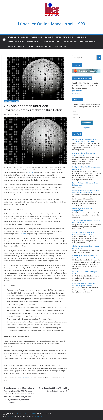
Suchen (99, 57)
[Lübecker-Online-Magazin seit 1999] (4, 39)
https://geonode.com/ (26, 378)
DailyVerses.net (76, 93)
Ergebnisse (86, 128)
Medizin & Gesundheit (16, 47)
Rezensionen (81, 37)
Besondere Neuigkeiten (11, 101)
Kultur (30, 47)
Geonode (30, 172)
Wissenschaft (36, 37)
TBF (18, 114)
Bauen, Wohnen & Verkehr (18, 37)
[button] (65, 46)
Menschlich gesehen (16, 42)
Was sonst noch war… (51, 42)
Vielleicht (78, 118)
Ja (75, 111)
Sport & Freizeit (33, 42)
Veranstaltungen (70, 42)
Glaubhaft (59, 47)
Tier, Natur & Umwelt (88, 42)
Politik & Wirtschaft (44, 47)
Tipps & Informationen (64, 37)
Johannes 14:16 (77, 91)
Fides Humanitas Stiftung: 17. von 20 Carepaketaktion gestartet (53, 389)
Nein (76, 114)
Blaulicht (49, 37)
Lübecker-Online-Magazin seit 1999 (51, 23)
